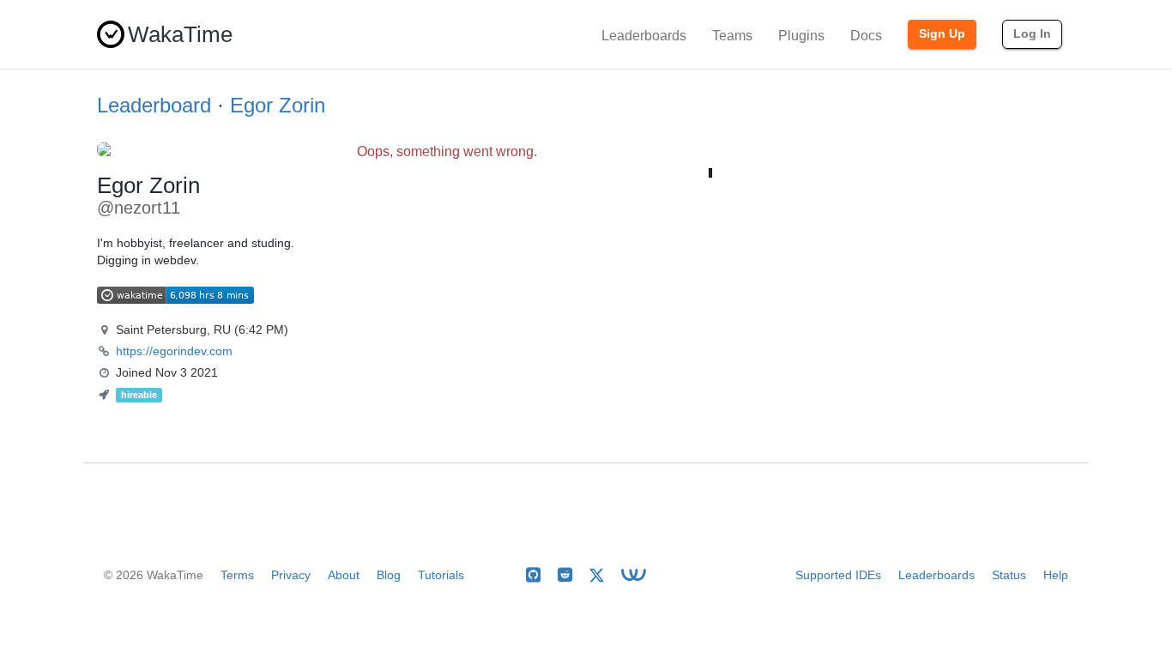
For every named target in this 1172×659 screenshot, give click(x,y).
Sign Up (942, 33)
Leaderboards (643, 35)
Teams (732, 35)
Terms (237, 575)
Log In (1032, 33)
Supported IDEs (838, 575)
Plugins (801, 35)
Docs (866, 35)
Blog (389, 575)
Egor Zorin (277, 105)
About (343, 575)
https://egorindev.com (174, 351)
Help (1055, 575)
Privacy (291, 575)
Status (1009, 575)
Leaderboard (154, 105)
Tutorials (441, 575)
